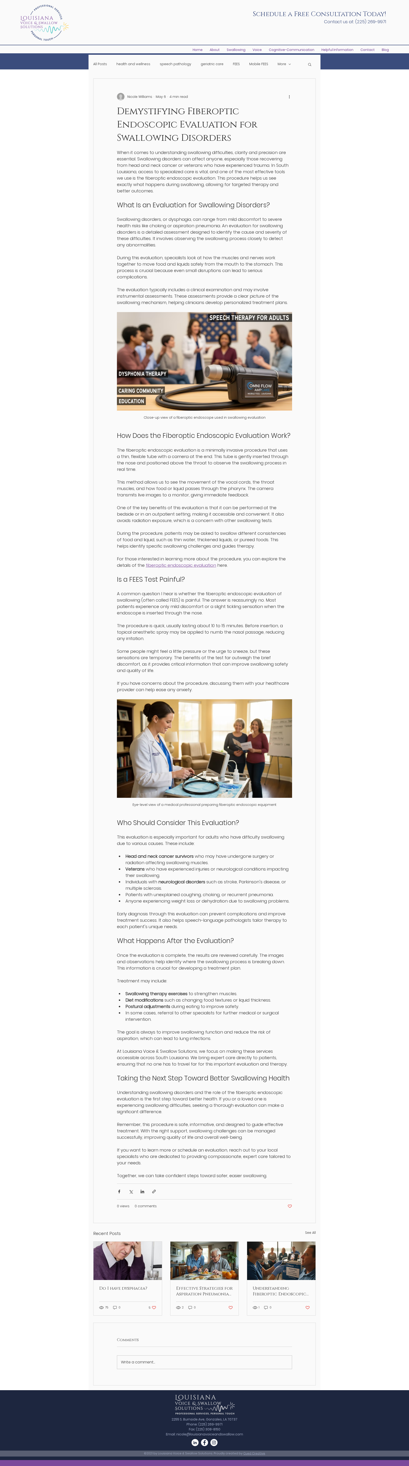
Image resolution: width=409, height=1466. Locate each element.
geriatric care (212, 64)
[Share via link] (154, 1191)
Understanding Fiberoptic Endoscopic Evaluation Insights (279, 1291)
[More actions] (289, 97)
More (282, 64)
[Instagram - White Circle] (214, 1442)
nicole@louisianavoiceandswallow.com (209, 1434)
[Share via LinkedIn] (142, 1191)
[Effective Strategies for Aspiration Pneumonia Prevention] (204, 1261)
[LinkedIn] (195, 1442)
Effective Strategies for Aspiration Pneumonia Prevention (204, 1291)
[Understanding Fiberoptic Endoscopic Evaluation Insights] (281, 1261)
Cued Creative (254, 1453)
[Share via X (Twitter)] (131, 1191)
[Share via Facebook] (119, 1191)
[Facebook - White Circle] (204, 1442)
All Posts (100, 64)
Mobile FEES (258, 64)
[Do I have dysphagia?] (127, 1261)
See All (310, 1232)
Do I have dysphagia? (123, 1288)
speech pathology (175, 64)
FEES (236, 64)
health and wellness (133, 64)
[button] (337, 50)
